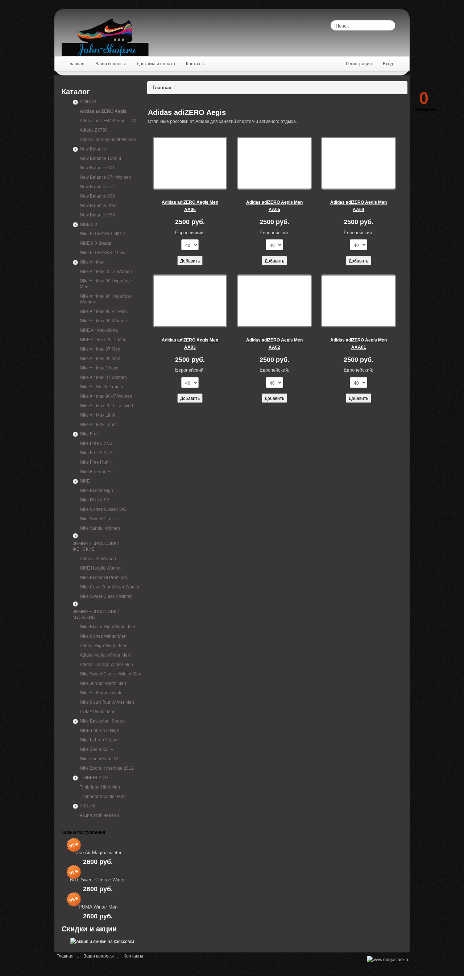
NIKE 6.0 (88, 224)
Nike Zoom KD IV (96, 749)
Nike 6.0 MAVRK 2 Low (102, 252)
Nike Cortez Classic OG (103, 509)
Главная (162, 87)
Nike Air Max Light (97, 415)
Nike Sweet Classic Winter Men (110, 674)
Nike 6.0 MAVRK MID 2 (102, 233)
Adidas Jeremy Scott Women (108, 139)
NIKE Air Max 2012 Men (103, 339)
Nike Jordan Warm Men (103, 683)
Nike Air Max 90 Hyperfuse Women (106, 299)
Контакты (133, 956)
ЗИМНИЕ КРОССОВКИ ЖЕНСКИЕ (96, 546)
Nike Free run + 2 (97, 471)
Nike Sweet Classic (99, 518)
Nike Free (89, 434)
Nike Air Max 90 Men (100, 358)
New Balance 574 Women (105, 177)
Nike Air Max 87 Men (100, 349)
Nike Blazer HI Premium (103, 577)
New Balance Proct (98, 205)
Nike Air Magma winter (102, 692)
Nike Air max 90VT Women (106, 396)
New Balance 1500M (100, 158)
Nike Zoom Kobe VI (99, 758)
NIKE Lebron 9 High (99, 730)
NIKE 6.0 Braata (95, 243)
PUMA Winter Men (98, 711)
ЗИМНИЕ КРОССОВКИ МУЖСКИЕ (96, 614)
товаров (425, 101)
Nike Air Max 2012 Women (106, 271)
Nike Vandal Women (100, 528)
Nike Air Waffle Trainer (102, 386)
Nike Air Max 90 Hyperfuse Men (106, 283)
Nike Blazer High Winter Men (108, 626)
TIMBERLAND (94, 777)
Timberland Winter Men (103, 796)
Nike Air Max (92, 262)
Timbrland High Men (100, 787)
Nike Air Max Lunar (98, 424)
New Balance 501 (97, 167)
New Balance (93, 149)
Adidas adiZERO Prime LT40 (108, 120)
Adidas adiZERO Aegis (103, 111)
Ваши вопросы (98, 956)
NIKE (85, 481)
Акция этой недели (99, 815)
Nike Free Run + (96, 462)
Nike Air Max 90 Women (103, 320)
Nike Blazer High (96, 490)
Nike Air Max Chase (99, 368)
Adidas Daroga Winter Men (106, 664)
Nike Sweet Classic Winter (106, 596)
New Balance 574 (97, 186)
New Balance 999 (97, 196)
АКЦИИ (87, 805)
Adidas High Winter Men (104, 645)
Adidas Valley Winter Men (105, 655)
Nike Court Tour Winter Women (110, 587)
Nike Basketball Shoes (102, 721)
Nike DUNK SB (94, 500)
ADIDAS (88, 101)
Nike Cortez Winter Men (103, 636)
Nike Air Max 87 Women (103, 377)
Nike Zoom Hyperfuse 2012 (107, 768)
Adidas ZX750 (94, 130)
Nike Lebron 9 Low (98, 740)
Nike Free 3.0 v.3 (96, 452)
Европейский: (190, 232)
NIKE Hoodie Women (101, 568)
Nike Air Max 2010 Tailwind (106, 405)
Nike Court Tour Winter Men (107, 702)
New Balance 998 (97, 215)
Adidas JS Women (98, 558)
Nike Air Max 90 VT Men (103, 311)
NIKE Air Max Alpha (99, 330)
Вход (388, 63)
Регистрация (359, 63)
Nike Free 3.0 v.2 (96, 443)
